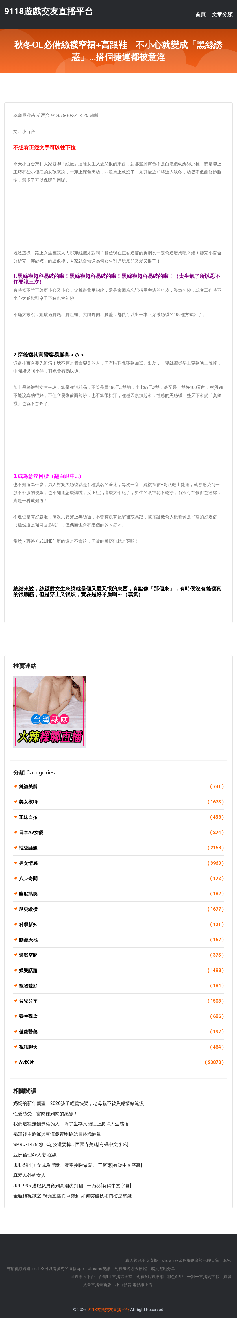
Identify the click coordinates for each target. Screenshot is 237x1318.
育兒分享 (121, 1001)
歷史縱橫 (121, 909)
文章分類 (222, 14)
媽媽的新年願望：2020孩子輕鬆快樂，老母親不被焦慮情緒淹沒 (78, 1103)
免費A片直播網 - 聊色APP (159, 1276)
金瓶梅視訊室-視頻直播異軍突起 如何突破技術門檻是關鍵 (72, 1196)
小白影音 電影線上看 (134, 1284)
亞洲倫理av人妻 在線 (35, 1155)
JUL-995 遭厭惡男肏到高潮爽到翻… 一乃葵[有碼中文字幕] (72, 1185)
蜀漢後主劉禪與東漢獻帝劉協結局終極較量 (57, 1134)
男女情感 (121, 863)
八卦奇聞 (121, 878)
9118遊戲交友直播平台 (48, 11)
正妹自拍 (121, 817)
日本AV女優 (121, 832)
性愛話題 (121, 848)
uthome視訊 (99, 1268)
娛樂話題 (121, 970)
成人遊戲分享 (163, 1268)
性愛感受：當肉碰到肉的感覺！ (45, 1113)
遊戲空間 (121, 955)
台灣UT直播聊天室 (115, 1276)
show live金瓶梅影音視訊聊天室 (190, 1260)
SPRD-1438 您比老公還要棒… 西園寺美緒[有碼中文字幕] (70, 1144)
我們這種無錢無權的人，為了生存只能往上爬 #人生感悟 (71, 1124)
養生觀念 (121, 1016)
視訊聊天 (121, 1047)
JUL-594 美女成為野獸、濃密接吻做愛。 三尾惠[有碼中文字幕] (77, 1165)
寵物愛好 (121, 985)
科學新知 (121, 924)
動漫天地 (121, 939)
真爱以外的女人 (29, 1175)
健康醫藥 (121, 1031)
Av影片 (121, 1062)
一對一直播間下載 (203, 1276)
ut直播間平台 (83, 1276)
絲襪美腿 (121, 786)
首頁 (200, 14)
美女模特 (121, 802)
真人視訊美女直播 (141, 1260)
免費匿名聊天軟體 (130, 1268)
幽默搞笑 (121, 893)
